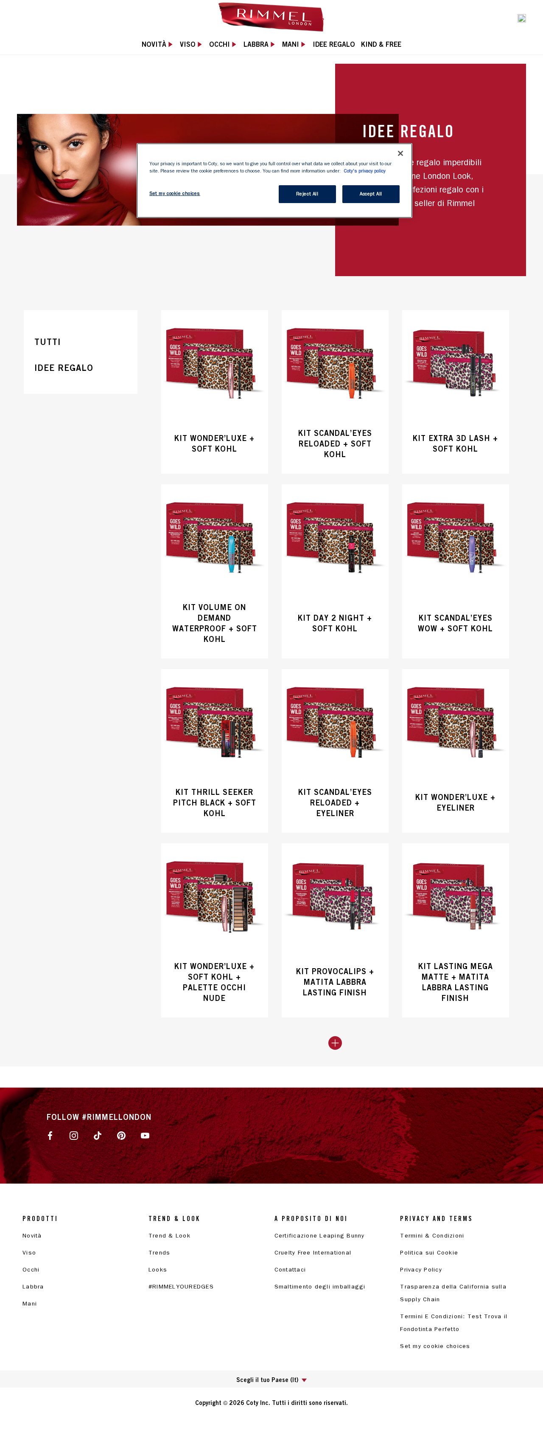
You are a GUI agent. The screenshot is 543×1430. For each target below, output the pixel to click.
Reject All (307, 194)
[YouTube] (145, 1134)
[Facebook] (50, 1134)
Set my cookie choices (435, 1346)
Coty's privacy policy (365, 171)
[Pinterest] (121, 1134)
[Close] (400, 153)
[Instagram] (74, 1134)
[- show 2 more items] (335, 1043)
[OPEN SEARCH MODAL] (522, 17)
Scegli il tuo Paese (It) (267, 1379)
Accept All (371, 194)
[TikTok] (97, 1134)
